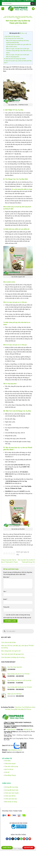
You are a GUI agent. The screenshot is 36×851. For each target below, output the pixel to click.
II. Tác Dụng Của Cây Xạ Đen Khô (13, 38)
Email (5, 599)
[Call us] (29, 0)
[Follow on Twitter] (26, 0)
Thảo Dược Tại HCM (21, 707)
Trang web (6, 607)
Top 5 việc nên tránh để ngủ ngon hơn (12, 654)
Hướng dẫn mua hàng (11, 787)
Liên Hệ (7, 772)
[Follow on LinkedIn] (32, 0)
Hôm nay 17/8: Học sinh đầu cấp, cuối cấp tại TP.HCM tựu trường (17, 646)
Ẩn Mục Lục (23, 33)
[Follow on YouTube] (29, 839)
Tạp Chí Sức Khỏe (9, 16)
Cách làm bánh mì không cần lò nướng (12, 657)
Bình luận (6, 577)
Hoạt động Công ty (10, 775)
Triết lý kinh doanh (10, 763)
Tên (4, 591)
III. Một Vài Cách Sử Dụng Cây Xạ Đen (15, 58)
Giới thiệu (7, 760)
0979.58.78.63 (27, 729)
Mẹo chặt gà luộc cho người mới (11, 651)
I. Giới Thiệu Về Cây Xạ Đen (12, 36)
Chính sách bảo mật (10, 799)
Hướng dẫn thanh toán (11, 790)
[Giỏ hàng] (33, 8)
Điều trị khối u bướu (11, 46)
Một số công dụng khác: (12, 56)
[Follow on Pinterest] (31, 0)
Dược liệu (31, 707)
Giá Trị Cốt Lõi (9, 769)
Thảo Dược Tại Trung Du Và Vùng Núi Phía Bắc (17, 17)
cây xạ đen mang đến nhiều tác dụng (21, 189)
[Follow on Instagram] (10, 839)
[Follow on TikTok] (24, 0)
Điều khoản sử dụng (10, 801)
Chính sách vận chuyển (11, 793)
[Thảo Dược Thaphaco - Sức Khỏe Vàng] (18, 9)
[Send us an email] (27, 0)
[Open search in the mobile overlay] (18, 3)
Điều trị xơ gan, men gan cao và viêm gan (17, 48)
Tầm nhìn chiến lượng (11, 766)
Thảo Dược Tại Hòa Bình (21, 16)
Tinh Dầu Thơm (9, 709)
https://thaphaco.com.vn (15, 750)
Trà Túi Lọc (28, 709)
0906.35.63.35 (11, 729)
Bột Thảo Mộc (19, 709)
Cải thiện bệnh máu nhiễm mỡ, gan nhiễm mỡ (18, 44)
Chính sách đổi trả (9, 796)
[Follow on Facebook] (23, 0)
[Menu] (2, 8)
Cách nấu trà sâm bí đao (8, 642)
